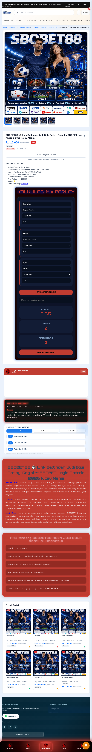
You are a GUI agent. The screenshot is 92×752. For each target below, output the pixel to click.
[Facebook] (4, 727)
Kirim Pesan (12, 716)
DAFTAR (46, 749)
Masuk (67, 6)
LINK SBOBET (76, 21)
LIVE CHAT (82, 748)
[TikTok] (15, 727)
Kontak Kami (53, 712)
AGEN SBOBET (31, 21)
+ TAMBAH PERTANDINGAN (46, 292)
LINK (64, 748)
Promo (77, 4)
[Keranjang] (78, 12)
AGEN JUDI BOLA (9, 27)
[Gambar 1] (8, 121)
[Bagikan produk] (84, 136)
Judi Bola (11, 513)
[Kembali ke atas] (86, 739)
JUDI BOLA (35, 27)
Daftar (84, 4)
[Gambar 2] (17, 121)
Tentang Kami (54, 709)
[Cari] (17, 12)
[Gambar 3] (26, 121)
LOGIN (10, 748)
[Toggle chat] (86, 745)
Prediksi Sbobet (73, 430)
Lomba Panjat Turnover (46, 430)
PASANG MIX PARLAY (46, 352)
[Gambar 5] (43, 121)
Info (83, 371)
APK (28, 748)
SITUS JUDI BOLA (23, 27)
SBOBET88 (69, 4)
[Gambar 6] (52, 121)
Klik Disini (24, 184)
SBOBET (19, 21)
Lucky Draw (19, 430)
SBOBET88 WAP (46, 21)
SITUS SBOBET (62, 21)
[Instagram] (10, 727)
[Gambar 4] (34, 121)
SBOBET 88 (53, 27)
